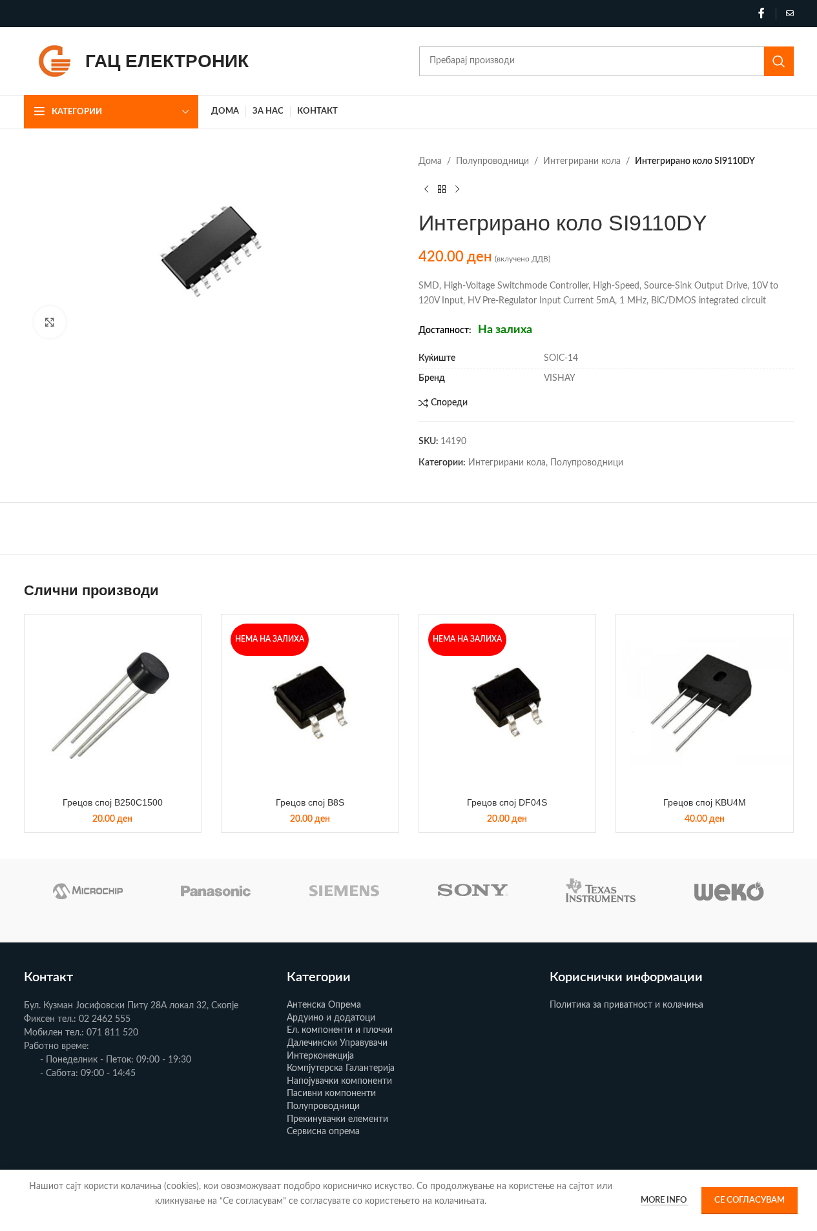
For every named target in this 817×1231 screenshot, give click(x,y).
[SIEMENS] (344, 891)
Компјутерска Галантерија (341, 1068)
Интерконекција (320, 1056)
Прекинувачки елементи (337, 1119)
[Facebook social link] (761, 13)
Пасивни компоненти (331, 1093)
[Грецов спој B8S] (310, 703)
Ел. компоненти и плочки (340, 1030)
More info (664, 1200)
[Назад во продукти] (442, 189)
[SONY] (472, 891)
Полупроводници (492, 161)
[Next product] (457, 189)
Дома (430, 161)
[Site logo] (54, 60)
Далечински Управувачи (337, 1043)
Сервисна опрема (323, 1131)
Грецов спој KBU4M (704, 802)
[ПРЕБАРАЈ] (779, 61)
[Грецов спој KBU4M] (704, 703)
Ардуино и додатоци (331, 1017)
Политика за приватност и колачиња (626, 1005)
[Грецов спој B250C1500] (113, 703)
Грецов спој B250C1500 (113, 802)
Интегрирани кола (582, 161)
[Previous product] (426, 189)
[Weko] (729, 891)
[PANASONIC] (216, 891)
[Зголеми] (50, 322)
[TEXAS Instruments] (601, 891)
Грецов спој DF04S (507, 802)
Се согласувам (749, 1200)
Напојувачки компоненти (339, 1081)
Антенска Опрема (324, 1005)
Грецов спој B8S (310, 802)
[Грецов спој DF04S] (507, 703)
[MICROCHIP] (88, 891)
